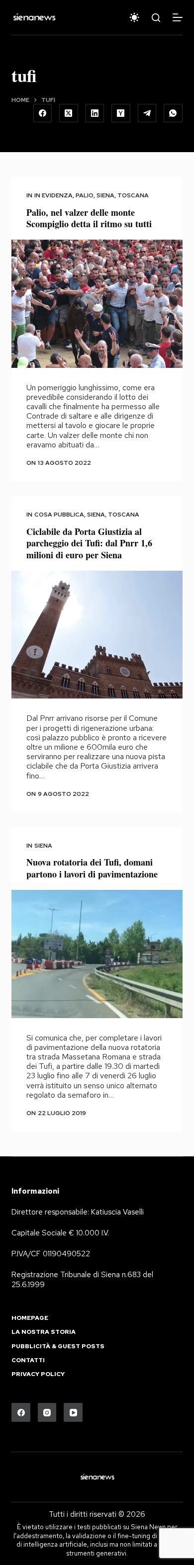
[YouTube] (73, 1412)
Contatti (28, 1360)
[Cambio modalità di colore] (134, 17)
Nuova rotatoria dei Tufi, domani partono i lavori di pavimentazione (92, 868)
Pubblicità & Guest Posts (57, 1346)
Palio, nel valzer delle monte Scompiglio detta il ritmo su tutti (89, 218)
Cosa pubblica (59, 515)
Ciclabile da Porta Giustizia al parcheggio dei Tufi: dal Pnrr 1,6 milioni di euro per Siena (89, 543)
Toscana (133, 195)
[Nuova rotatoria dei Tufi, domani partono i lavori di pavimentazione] (96, 954)
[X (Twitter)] (68, 113)
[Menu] (178, 17)
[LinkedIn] (95, 113)
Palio (85, 195)
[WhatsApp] (173, 113)
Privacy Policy (38, 1374)
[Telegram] (147, 113)
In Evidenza (53, 195)
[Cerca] (156, 17)
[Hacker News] (120, 113)
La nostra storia (43, 1332)
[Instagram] (47, 1412)
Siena (105, 195)
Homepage (29, 1318)
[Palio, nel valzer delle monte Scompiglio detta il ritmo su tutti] (96, 303)
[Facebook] (42, 113)
